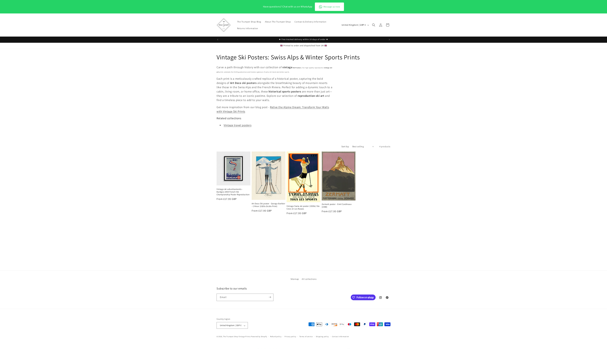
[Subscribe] (269, 297)
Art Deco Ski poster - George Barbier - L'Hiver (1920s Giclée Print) (268, 205)
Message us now (331, 6)
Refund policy (275, 336)
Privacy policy (290, 336)
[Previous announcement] (217, 40)
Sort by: (345, 146)
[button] (373, 25)
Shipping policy (322, 336)
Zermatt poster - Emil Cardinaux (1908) (337, 205)
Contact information (340, 336)
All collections (309, 279)
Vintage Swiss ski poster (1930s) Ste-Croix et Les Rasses (303, 207)
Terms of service (306, 336)
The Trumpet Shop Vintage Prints (237, 337)
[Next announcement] (389, 40)
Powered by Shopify (259, 337)
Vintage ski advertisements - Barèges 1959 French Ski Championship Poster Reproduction (233, 192)
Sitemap (295, 279)
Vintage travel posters (237, 125)
